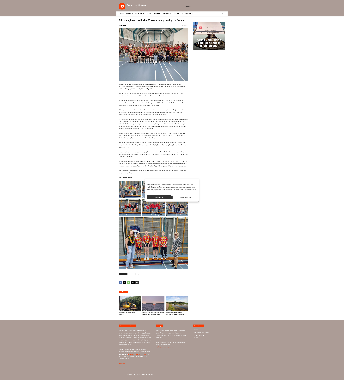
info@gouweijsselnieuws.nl (137, 354)
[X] (124, 282)
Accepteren (159, 197)
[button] (223, 13)
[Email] (133, 282)
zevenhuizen (131, 274)
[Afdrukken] (137, 282)
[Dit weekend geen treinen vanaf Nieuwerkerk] (130, 303)
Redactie (123, 25)
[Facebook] (120, 282)
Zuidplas (138, 274)
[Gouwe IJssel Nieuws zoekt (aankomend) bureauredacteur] (209, 36)
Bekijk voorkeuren (185, 197)
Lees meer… (122, 363)
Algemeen (121, 310)
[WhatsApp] (128, 282)
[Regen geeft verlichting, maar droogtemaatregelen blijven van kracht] (177, 303)
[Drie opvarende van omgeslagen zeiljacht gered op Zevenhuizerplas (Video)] (153, 303)
